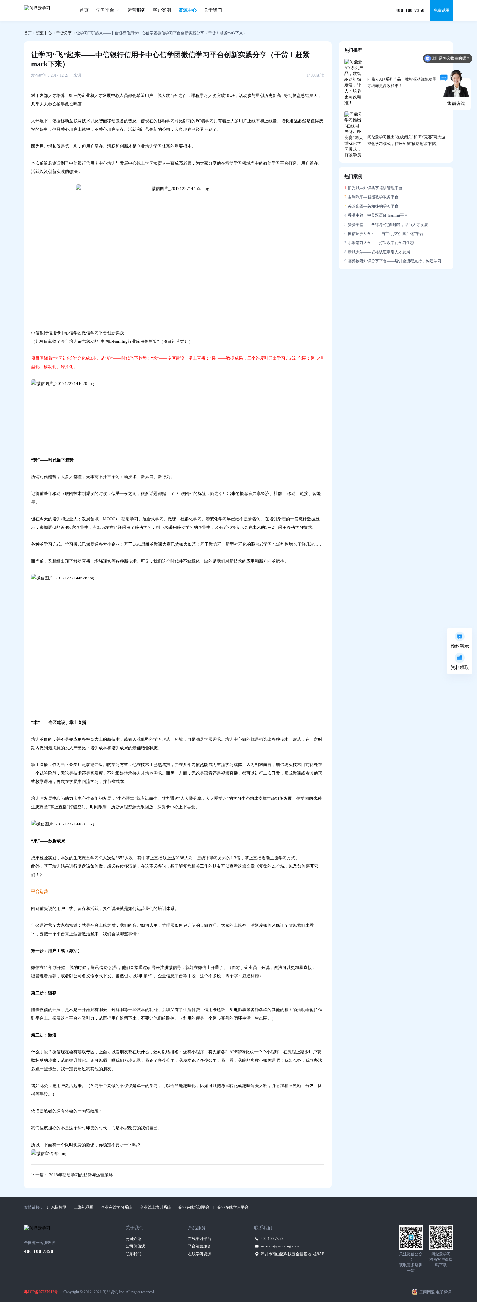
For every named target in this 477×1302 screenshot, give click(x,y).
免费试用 (441, 10)
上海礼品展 (83, 1207)
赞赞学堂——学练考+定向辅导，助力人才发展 (386, 224)
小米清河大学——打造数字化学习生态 (379, 243)
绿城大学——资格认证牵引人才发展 (377, 252)
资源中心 (187, 10)
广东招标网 (57, 1207)
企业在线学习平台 (233, 1207)
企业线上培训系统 (155, 1207)
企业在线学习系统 (116, 1207)
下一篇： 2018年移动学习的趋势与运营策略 (72, 1174)
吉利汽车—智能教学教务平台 (371, 197)
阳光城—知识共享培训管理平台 (373, 188)
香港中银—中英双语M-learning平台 (376, 215)
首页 (84, 10)
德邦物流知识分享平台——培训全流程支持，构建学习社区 (396, 261)
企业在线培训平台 (194, 1207)
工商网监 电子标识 (435, 1292)
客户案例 (162, 10)
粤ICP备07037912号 (41, 1292)
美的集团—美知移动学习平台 (371, 206)
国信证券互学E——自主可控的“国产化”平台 (384, 233)
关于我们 (213, 10)
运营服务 (137, 10)
